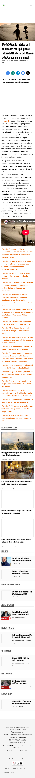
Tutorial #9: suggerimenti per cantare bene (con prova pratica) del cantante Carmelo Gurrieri (17, 340)
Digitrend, (3, 459)
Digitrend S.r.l (24, 750)
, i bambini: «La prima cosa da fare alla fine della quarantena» (16, 374)
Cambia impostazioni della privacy (17, 756)
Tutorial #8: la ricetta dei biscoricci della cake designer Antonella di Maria (16, 330)
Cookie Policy (9, 772)
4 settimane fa (9, 546)
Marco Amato (17, 597)
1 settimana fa (9, 517)
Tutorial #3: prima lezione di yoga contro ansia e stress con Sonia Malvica (15, 276)
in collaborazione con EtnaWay (22, 686)
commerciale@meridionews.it (22, 745)
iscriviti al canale (22, 82)
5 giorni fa (8, 459)
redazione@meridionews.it (18, 739)
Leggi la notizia (16, 563)
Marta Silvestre (14, 60)
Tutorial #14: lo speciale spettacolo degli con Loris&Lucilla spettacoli (16, 384)
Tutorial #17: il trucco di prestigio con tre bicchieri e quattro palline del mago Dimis (17, 409)
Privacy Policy (19, 768)
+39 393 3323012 (17, 747)
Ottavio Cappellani (18, 706)
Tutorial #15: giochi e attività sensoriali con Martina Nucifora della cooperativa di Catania (16, 393)
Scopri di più (28, 734)
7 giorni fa (8, 488)
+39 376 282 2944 (20, 742)
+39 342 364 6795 (21, 741)
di (12, 597)
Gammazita (13, 269)
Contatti (7, 768)
